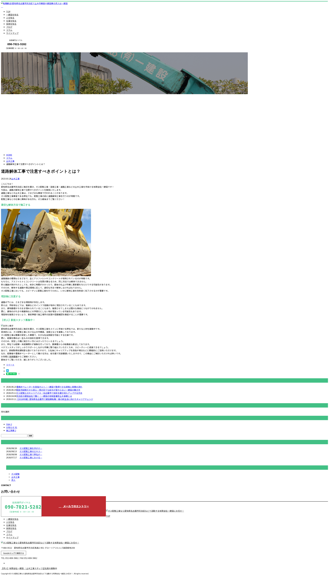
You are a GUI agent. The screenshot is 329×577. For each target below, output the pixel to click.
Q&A (9, 424)
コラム (9, 30)
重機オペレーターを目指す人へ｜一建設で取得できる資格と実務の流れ (49, 386)
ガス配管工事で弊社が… (31, 454)
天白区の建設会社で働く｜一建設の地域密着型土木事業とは (44, 396)
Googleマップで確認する (13, 553)
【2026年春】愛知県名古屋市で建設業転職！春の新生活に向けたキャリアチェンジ (54, 399)
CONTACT (10, 50)
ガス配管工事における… (31, 457)
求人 (13, 480)
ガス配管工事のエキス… (31, 451)
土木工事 (10, 161)
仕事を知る (11, 20)
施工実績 (11, 430)
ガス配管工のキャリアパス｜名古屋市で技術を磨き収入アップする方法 (49, 392)
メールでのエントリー (76, 506)
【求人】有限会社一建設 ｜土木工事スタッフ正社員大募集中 (29, 568)
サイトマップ (12, 33)
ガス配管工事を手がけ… (31, 448)
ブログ (9, 26)
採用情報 (13, 356)
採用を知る (11, 23)
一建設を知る (12, 14)
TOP (8, 11)
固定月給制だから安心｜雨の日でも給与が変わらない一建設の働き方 (48, 389)
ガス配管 (15, 473)
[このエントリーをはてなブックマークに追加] (7, 371)
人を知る (10, 17)
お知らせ (11, 427)
